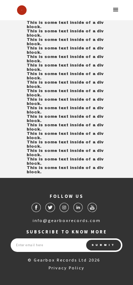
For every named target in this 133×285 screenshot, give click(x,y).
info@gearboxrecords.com (67, 220)
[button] (116, 9)
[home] (20, 10)
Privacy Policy (66, 267)
